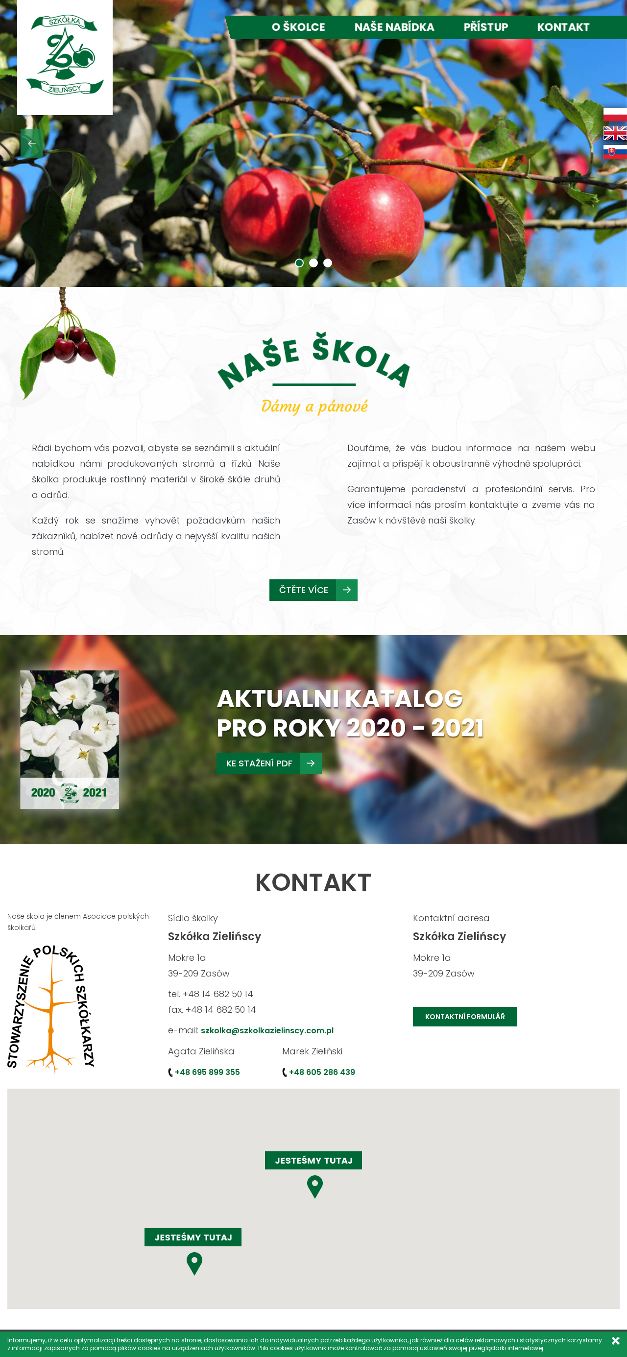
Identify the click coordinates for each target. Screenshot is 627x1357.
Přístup (486, 27)
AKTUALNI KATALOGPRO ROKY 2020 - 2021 (350, 713)
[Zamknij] (615, 1340)
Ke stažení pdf (259, 763)
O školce (298, 27)
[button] (31, 143)
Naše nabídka (394, 27)
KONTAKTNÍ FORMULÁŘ (465, 1017)
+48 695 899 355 (207, 1072)
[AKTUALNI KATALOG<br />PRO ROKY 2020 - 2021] (71, 739)
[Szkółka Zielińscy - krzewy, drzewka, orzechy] (65, 55)
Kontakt (563, 27)
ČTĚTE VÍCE (303, 590)
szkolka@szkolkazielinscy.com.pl (267, 1030)
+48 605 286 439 (322, 1072)
